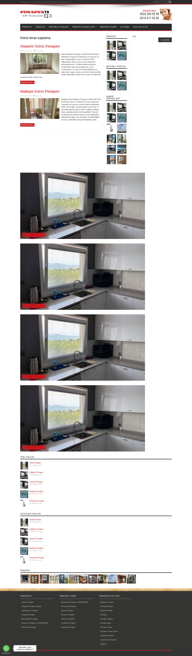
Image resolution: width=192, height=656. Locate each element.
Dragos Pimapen (67, 611)
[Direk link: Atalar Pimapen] (24, 469)
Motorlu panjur (58, 27)
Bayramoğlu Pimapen (30, 619)
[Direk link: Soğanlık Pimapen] (24, 478)
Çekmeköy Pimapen (68, 606)
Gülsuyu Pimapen (67, 619)
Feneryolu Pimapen (36, 501)
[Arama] (170, 2)
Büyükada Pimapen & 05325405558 (74, 602)
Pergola (103, 644)
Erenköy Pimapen (67, 615)
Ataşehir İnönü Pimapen (40, 46)
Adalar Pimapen (28, 602)
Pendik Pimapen (106, 611)
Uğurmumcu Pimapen (108, 640)
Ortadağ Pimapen (107, 606)
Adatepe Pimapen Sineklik (32, 606)
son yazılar (165, 40)
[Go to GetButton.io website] (6, 653)
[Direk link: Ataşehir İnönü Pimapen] (39, 73)
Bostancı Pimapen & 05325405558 (35, 623)
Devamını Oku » (27, 82)
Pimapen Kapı (105, 623)
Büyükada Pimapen (29, 627)
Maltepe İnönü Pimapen (40, 91)
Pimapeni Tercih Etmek (109, 631)
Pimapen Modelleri (83, 27)
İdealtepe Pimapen (68, 627)
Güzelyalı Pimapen (68, 623)
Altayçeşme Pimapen (30, 611)
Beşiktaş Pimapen (36, 491)
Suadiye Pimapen (107, 636)
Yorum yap (39, 50)
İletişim (124, 27)
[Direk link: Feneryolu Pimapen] (24, 507)
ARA (134, 36)
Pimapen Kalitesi (106, 619)
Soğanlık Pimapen (34, 234)
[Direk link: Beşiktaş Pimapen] (24, 497)
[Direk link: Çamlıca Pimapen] (24, 488)
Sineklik (40, 27)
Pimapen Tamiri (108, 27)
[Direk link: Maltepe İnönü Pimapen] (39, 118)
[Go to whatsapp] (6, 648)
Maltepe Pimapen (107, 602)
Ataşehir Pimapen (28, 615)
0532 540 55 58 (140, 27)
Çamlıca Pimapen (36, 482)
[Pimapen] (36, 17)
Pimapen (27, 27)
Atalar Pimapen (35, 463)
